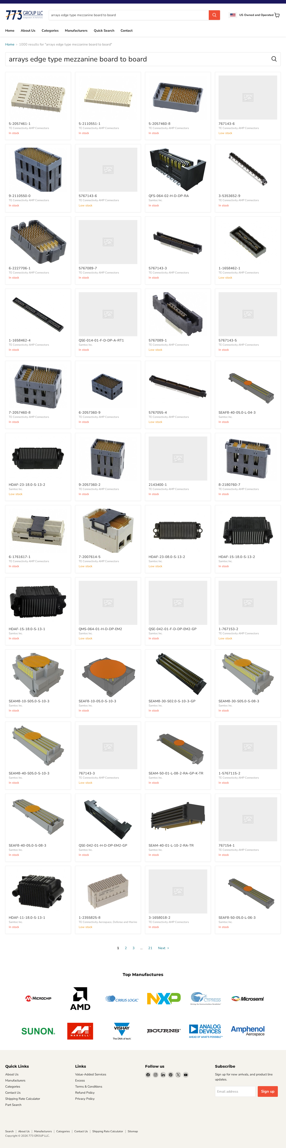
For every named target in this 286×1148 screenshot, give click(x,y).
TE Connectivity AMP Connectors (29, 128)
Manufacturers (76, 30)
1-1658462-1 (229, 268)
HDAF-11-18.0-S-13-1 (27, 917)
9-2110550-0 (20, 196)
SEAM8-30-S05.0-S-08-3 (239, 701)
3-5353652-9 (229, 196)
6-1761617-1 (20, 557)
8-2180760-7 (229, 484)
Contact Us (13, 1093)
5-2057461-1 (20, 123)
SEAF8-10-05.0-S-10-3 (97, 701)
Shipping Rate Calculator (22, 1099)
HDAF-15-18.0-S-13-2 (237, 557)
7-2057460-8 (20, 412)
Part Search (13, 1105)
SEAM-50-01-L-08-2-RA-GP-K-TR (176, 773)
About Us (28, 30)
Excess (80, 1080)
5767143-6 (88, 196)
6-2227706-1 (20, 268)
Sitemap (133, 1131)
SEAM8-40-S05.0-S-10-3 (29, 773)
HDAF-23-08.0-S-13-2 (167, 557)
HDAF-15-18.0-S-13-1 (27, 629)
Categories (50, 30)
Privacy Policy (85, 1099)
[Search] (214, 15)
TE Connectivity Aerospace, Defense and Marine (108, 922)
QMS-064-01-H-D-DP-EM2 (100, 629)
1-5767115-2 (229, 773)
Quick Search (104, 30)
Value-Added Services (90, 1074)
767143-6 (227, 123)
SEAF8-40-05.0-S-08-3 (27, 845)
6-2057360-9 (89, 412)
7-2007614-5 (89, 557)
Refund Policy (85, 1093)
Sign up (267, 1091)
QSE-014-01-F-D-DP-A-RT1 (101, 340)
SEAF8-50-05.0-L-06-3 (237, 917)
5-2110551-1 (89, 123)
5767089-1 (158, 340)
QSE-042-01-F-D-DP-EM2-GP (172, 629)
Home (9, 30)
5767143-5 (228, 340)
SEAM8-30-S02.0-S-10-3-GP (172, 701)
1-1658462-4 (20, 340)
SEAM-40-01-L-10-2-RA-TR (171, 845)
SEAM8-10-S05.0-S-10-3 (29, 701)
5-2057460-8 (159, 123)
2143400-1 (158, 484)
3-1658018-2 (159, 917)
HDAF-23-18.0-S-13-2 (27, 484)
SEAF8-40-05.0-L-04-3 (237, 412)
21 (150, 948)
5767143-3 (158, 268)
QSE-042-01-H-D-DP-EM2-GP (103, 845)
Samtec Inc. (155, 200)
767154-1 (227, 845)
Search (9, 1131)
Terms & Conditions (88, 1086)
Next (162, 948)
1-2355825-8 (89, 917)
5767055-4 (158, 412)
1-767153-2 (228, 629)
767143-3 (87, 773)
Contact (127, 30)
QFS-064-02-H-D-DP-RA (169, 196)
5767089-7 (88, 268)
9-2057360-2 (89, 484)
